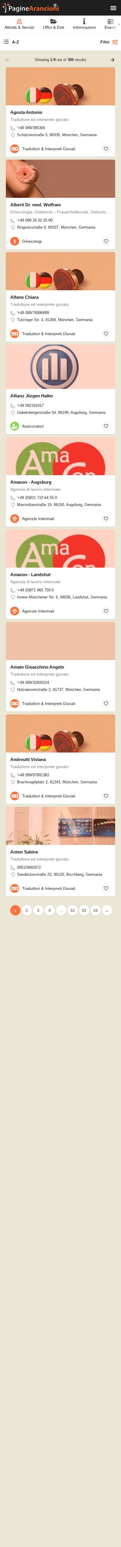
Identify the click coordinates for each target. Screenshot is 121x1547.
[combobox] (46, 42)
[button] (113, 8)
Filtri (105, 42)
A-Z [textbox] (15, 42)
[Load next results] (113, 60)
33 (84, 910)
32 (72, 910)
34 (95, 910)
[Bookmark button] (106, 148)
